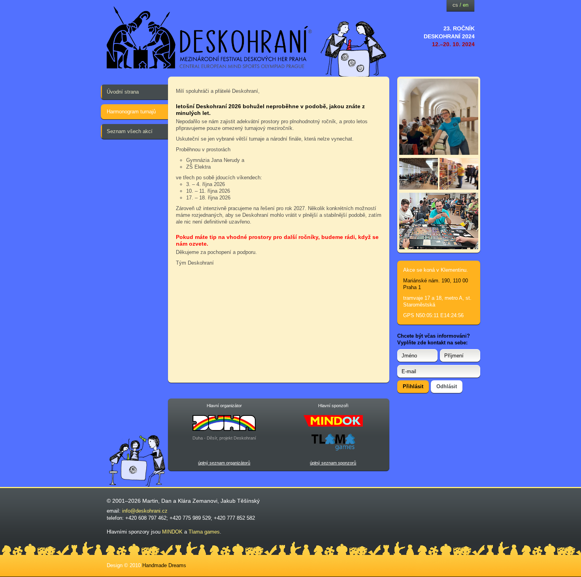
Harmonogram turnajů (131, 112)
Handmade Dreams (164, 565)
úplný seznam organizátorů (224, 462)
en (465, 5)
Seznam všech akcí (130, 131)
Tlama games (204, 532)
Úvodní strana (123, 92)
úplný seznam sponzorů (333, 462)
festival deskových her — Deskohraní (209, 37)
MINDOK (172, 532)
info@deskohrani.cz (145, 511)
